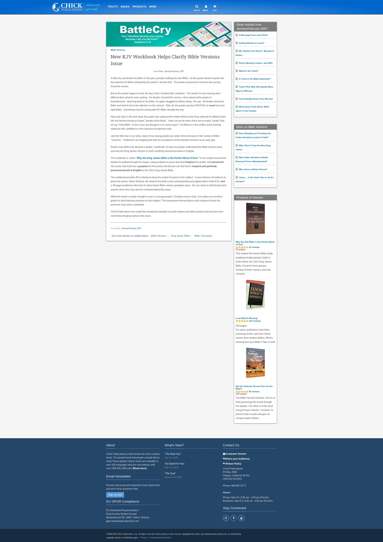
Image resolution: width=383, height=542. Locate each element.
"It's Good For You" (175, 463)
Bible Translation (203, 236)
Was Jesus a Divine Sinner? (253, 169)
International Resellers (160, 537)
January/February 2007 (131, 228)
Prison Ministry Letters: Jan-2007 (256, 63)
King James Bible (180, 236)
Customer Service (235, 454)
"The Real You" (173, 454)
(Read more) (140, 468)
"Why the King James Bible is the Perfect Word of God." (167, 158)
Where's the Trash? (249, 71)
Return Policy (233, 463)
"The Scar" (170, 473)
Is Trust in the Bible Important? (255, 79)
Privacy (143, 537)
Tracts (113, 6)
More (152, 6)
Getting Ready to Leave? (251, 43)
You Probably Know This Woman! (256, 99)
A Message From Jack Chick (253, 35)
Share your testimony (237, 458)
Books (125, 6)
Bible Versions (118, 50)
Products (139, 6)
